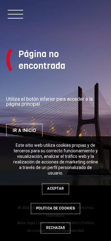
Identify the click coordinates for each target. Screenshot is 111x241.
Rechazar (55, 227)
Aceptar (55, 188)
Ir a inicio (24, 130)
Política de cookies (55, 208)
